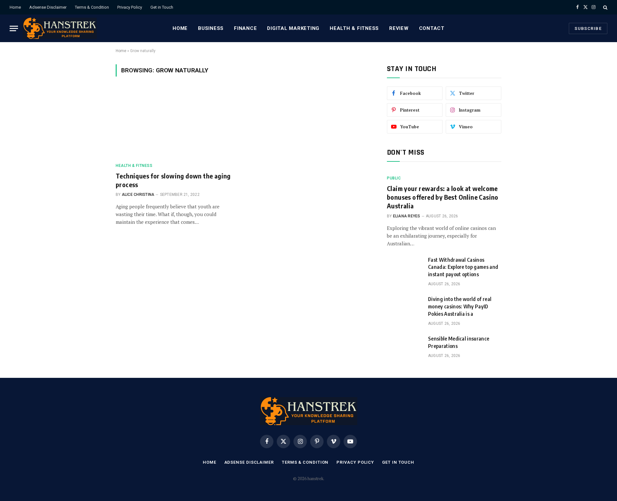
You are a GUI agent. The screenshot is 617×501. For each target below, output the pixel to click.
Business (211, 28)
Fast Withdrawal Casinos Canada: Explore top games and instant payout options (463, 267)
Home (15, 7)
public (394, 178)
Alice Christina (138, 194)
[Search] (604, 7)
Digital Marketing (293, 28)
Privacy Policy (129, 7)
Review (399, 28)
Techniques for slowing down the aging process (173, 180)
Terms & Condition (92, 7)
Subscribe (588, 28)
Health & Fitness (354, 28)
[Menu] (14, 28)
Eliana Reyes (406, 216)
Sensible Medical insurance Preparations (458, 342)
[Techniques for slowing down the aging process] (176, 123)
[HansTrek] (60, 28)
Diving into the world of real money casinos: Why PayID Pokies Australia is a (459, 306)
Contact (431, 28)
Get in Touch (161, 7)
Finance (245, 28)
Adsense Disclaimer (48, 7)
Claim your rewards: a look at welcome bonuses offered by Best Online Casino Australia (442, 197)
